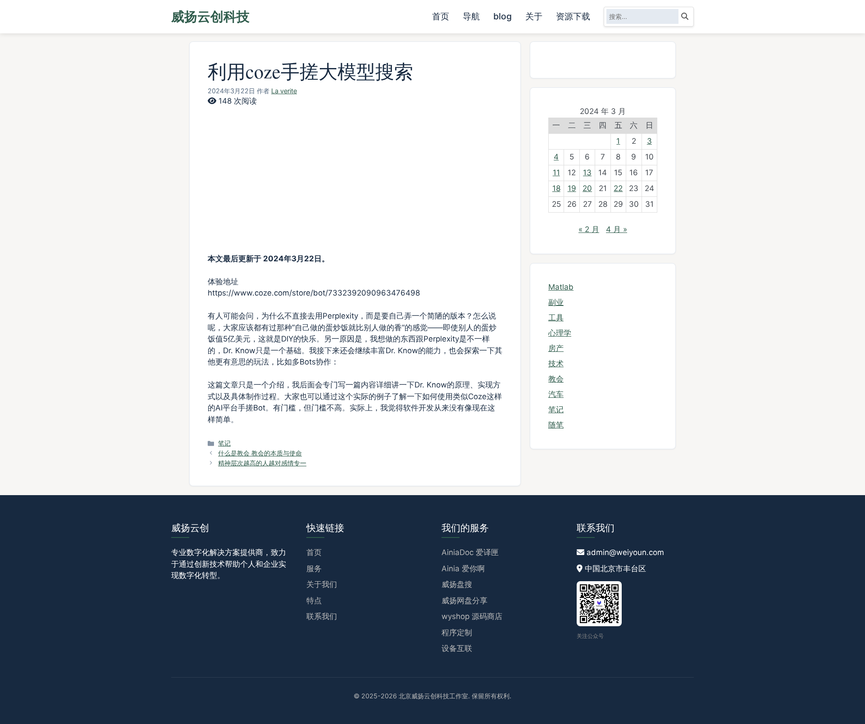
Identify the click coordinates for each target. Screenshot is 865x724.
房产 (556, 348)
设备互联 (457, 648)
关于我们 (321, 584)
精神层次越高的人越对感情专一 (262, 463)
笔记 (224, 443)
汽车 (556, 394)
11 (556, 172)
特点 (314, 600)
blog (502, 16)
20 (587, 188)
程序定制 (457, 632)
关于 (533, 16)
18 (556, 188)
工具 (556, 317)
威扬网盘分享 (464, 600)
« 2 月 (588, 229)
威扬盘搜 (457, 584)
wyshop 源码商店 (472, 616)
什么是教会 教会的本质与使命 (260, 453)
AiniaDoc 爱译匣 (470, 552)
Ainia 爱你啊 (463, 568)
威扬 (210, 16)
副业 (556, 302)
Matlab (561, 286)
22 (618, 188)
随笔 (556, 424)
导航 (471, 16)
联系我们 (321, 616)
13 (587, 172)
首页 (440, 16)
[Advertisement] (355, 175)
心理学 (559, 332)
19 (572, 188)
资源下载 (573, 16)
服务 (314, 568)
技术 (556, 363)
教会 (556, 378)
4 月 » (616, 229)
